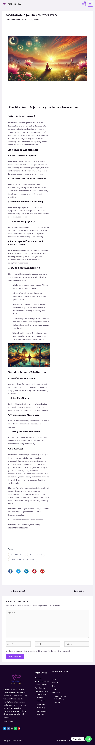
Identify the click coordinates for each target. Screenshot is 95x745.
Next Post (78, 591)
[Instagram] (12, 728)
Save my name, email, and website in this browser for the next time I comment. (39, 651)
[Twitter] (18, 571)
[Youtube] (42, 571)
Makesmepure (15, 4)
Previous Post (18, 591)
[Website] (76, 644)
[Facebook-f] (10, 571)
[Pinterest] (34, 571)
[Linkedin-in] (26, 571)
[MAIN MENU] (90, 4)
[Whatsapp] (15, 728)
